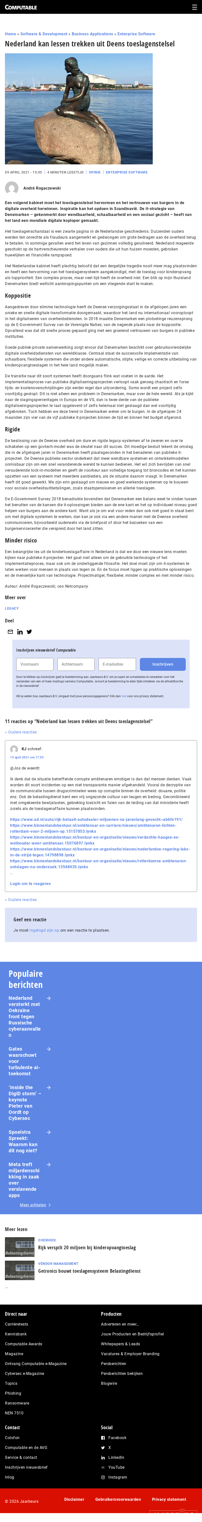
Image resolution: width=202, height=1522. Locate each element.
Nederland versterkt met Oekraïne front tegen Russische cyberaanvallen (25, 1016)
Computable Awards (23, 1344)
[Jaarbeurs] (171, 1515)
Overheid (47, 1240)
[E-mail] (10, 632)
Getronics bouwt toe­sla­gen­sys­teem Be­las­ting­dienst (89, 1271)
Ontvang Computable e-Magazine (36, 1363)
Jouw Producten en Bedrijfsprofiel (132, 1334)
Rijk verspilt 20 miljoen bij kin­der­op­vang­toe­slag (87, 1247)
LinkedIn (116, 1457)
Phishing (13, 1393)
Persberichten (113, 1363)
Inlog (9, 1477)
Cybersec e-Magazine (24, 1373)
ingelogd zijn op (44, 930)
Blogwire (109, 1383)
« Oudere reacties (21, 732)
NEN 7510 (14, 1413)
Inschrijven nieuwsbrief (26, 1467)
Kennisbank (16, 1334)
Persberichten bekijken (122, 1373)
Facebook (117, 1437)
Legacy (12, 608)
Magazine (14, 1353)
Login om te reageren (30, 883)
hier (123, 696)
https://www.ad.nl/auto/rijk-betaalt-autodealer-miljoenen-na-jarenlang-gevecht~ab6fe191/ (96, 819)
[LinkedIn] (20, 632)
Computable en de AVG (26, 1447)
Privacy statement (169, 1499)
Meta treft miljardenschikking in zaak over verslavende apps (24, 1179)
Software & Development (43, 34)
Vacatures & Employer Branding (130, 1353)
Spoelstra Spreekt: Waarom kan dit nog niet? (23, 1141)
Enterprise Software (136, 34)
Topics (11, 1383)
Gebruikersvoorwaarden (118, 1499)
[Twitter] (29, 632)
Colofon (12, 1437)
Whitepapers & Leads (120, 1344)
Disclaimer (74, 1499)
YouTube (116, 1467)
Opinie (95, 172)
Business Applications (92, 34)
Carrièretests (16, 1324)
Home (10, 34)
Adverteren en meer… (120, 1324)
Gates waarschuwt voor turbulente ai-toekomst (24, 1061)
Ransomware (17, 1403)
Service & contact (21, 1457)
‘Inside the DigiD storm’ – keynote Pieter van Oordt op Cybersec (25, 1102)
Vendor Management (58, 1264)
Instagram (117, 1477)
